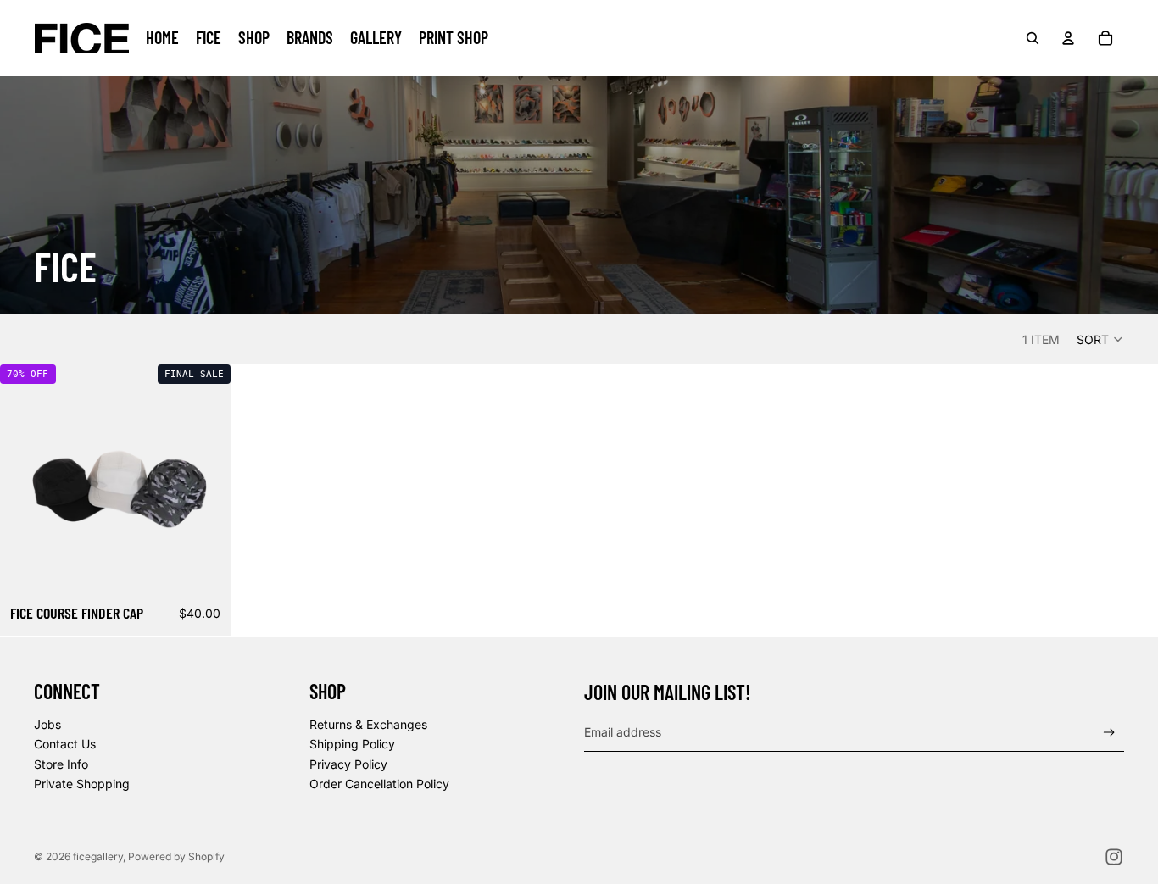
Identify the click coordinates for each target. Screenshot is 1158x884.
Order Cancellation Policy (379, 783)
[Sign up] (1109, 733)
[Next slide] (205, 480)
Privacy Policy (348, 764)
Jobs (47, 724)
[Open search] (1032, 38)
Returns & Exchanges (368, 724)
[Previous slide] (25, 480)
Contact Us (65, 744)
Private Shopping (82, 783)
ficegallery (98, 856)
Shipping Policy (352, 744)
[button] (1100, 339)
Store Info (61, 764)
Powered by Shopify (176, 856)
